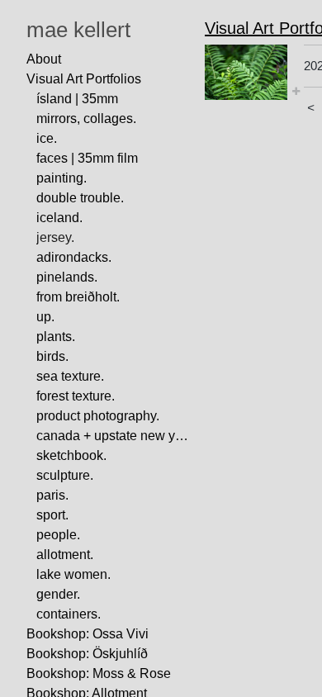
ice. (46, 138)
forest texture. (75, 396)
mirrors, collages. (86, 118)
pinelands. (66, 277)
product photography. (97, 416)
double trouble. (80, 198)
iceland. (59, 218)
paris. (52, 495)
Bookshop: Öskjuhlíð (87, 654)
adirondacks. (73, 257)
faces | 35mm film (87, 158)
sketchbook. (71, 455)
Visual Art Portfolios (83, 79)
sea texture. (70, 376)
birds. (52, 356)
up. (45, 317)
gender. (58, 594)
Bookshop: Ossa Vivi (87, 634)
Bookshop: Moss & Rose (98, 673)
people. (58, 535)
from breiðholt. (78, 297)
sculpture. (64, 475)
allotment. (64, 555)
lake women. (73, 574)
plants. (55, 337)
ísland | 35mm (77, 99)
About (43, 59)
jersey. (55, 237)
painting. (61, 178)
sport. (52, 515)
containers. (68, 614)
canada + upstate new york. (114, 436)
